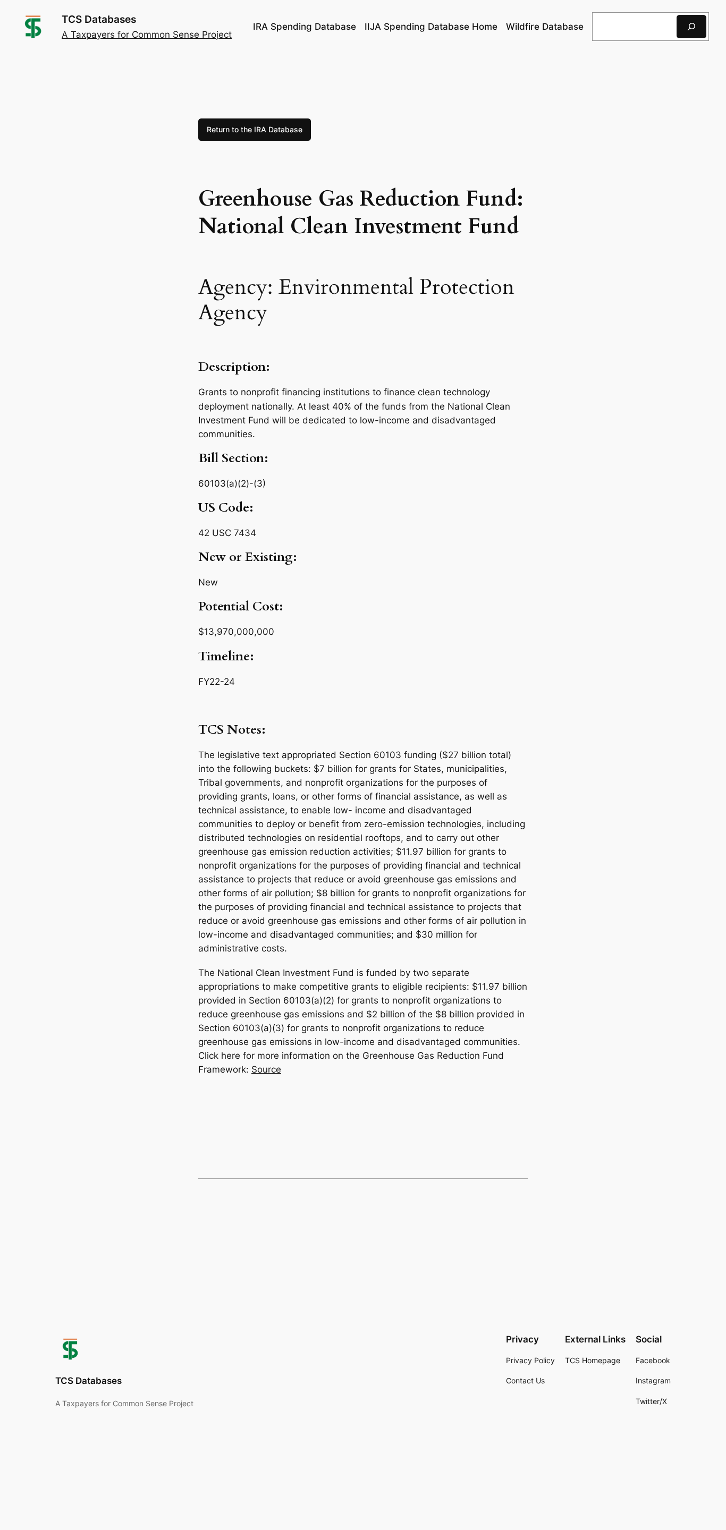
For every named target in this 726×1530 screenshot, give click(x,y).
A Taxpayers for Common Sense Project (147, 34)
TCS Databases (99, 19)
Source (266, 1069)
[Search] (691, 26)
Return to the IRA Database (254, 129)
